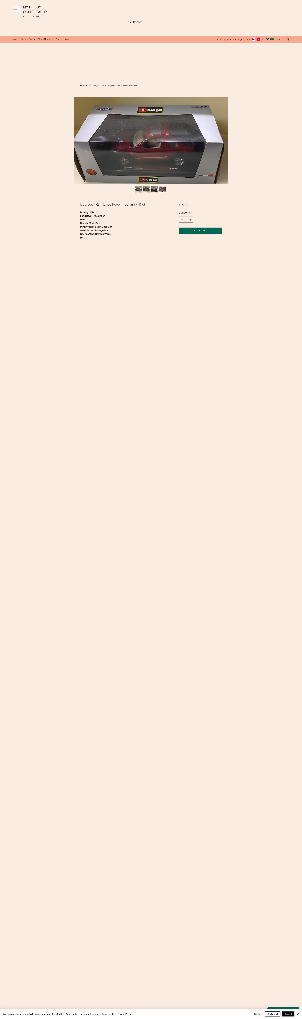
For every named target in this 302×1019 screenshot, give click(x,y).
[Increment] (191, 220)
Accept (288, 1014)
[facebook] (262, 39)
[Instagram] (258, 39)
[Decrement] (181, 220)
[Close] (298, 1013)
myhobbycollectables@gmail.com (233, 39)
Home (83, 85)
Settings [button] (258, 1014)
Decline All (272, 1014)
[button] (287, 39)
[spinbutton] (186, 220)
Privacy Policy (124, 1014)
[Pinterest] (253, 39)
